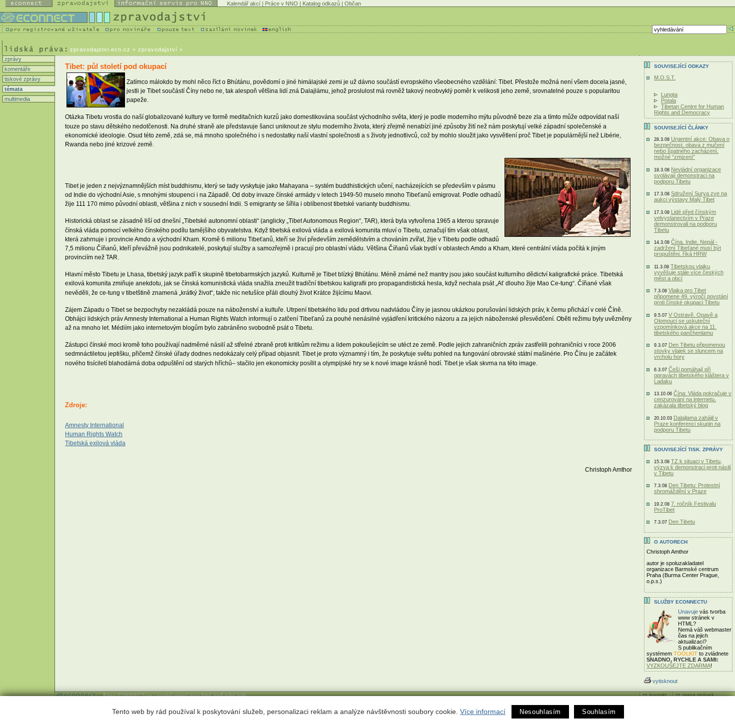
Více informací (483, 712)
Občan (352, 3)
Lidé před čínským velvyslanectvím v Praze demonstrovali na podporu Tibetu (685, 221)
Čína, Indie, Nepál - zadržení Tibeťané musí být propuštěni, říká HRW (687, 248)
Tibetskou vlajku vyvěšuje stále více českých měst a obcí (689, 272)
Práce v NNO (281, 3)
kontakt (658, 695)
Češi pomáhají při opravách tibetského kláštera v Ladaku (691, 375)
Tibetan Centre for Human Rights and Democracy (689, 109)
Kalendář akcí (243, 3)
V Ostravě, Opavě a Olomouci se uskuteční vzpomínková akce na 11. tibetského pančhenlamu (686, 324)
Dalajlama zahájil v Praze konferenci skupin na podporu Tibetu (687, 424)
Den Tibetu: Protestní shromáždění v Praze (687, 488)
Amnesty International (94, 425)
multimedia (16, 99)
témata (12, 89)
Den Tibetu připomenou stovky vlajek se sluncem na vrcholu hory (689, 351)
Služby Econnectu (680, 602)
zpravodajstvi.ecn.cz (100, 49)
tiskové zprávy (21, 79)
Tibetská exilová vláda (95, 443)
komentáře (16, 69)
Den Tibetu (681, 522)
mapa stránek (698, 695)
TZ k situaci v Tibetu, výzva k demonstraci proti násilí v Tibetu (692, 467)
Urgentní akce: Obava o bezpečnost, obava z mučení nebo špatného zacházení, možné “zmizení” (692, 148)
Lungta (669, 94)
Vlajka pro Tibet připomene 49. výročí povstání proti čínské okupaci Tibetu (691, 296)
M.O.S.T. (665, 77)
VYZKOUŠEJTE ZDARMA (678, 666)
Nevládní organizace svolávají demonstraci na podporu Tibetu (687, 175)
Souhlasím (599, 712)
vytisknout (665, 681)
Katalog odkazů (321, 3)
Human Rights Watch (93, 434)
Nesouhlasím (540, 712)
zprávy (12, 59)
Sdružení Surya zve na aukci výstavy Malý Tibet (690, 196)
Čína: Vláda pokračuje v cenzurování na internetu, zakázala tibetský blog (693, 399)
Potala (668, 100)
